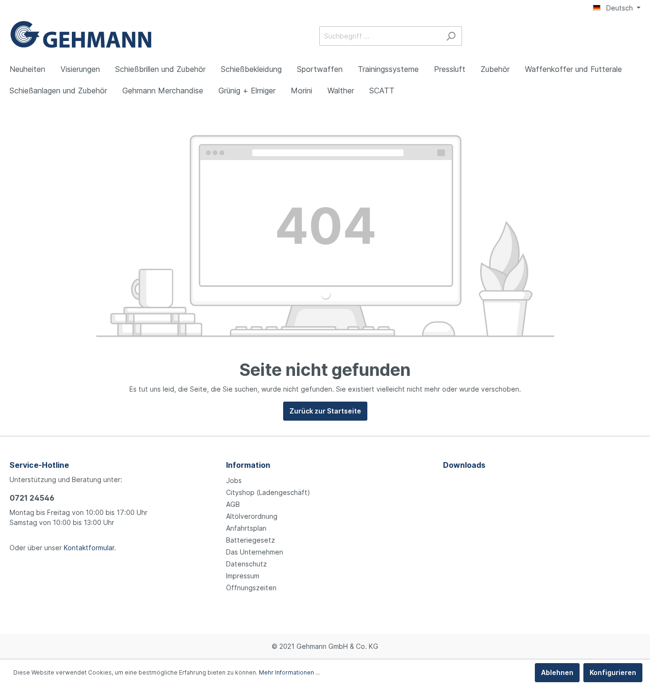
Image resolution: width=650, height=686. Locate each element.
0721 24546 (32, 498)
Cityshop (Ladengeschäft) (268, 492)
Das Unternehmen (254, 552)
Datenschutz (246, 564)
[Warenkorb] (634, 37)
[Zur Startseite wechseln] (81, 34)
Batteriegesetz (250, 540)
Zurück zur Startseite (325, 411)
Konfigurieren (613, 672)
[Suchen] (451, 36)
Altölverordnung (251, 516)
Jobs (234, 480)
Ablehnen (557, 672)
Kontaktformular (89, 548)
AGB (233, 504)
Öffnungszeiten (251, 588)
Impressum (242, 576)
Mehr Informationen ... (289, 672)
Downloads (464, 465)
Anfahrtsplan (246, 528)
